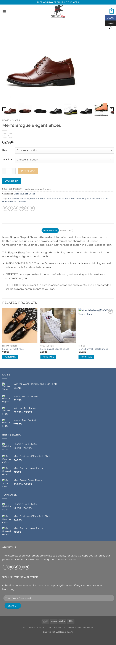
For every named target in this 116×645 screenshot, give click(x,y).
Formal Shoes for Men (41, 198)
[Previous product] (10, 135)
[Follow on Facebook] (5, 567)
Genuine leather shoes (63, 198)
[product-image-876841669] (86, 109)
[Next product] (5, 135)
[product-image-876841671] (56, 109)
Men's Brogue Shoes (85, 198)
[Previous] (2, 338)
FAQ (25, 627)
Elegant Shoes (21, 194)
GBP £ (109, 23)
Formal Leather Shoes (18, 198)
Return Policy (57, 627)
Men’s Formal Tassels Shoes (93, 349)
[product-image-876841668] (25, 109)
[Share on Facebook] (10, 208)
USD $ (110, 17)
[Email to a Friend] (21, 208)
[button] (4, 11)
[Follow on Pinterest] (26, 567)
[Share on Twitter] (15, 208)
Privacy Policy (38, 627)
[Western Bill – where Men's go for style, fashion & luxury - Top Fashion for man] (58, 11)
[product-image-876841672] (10, 109)
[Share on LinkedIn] (32, 208)
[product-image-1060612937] (71, 109)
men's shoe (102, 198)
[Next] (113, 338)
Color (4, 150)
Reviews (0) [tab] (66, 230)
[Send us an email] (21, 567)
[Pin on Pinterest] (26, 208)
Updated (21, 201)
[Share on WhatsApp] (5, 208)
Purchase (28, 171)
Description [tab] (50, 230)
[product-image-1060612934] (101, 109)
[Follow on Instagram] (10, 567)
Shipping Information (80, 627)
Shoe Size (7, 159)
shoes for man (9, 201)
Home (5, 120)
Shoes (16, 120)
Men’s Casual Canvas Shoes (54, 349)
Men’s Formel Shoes (13, 349)
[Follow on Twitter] (15, 567)
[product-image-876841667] (40, 109)
